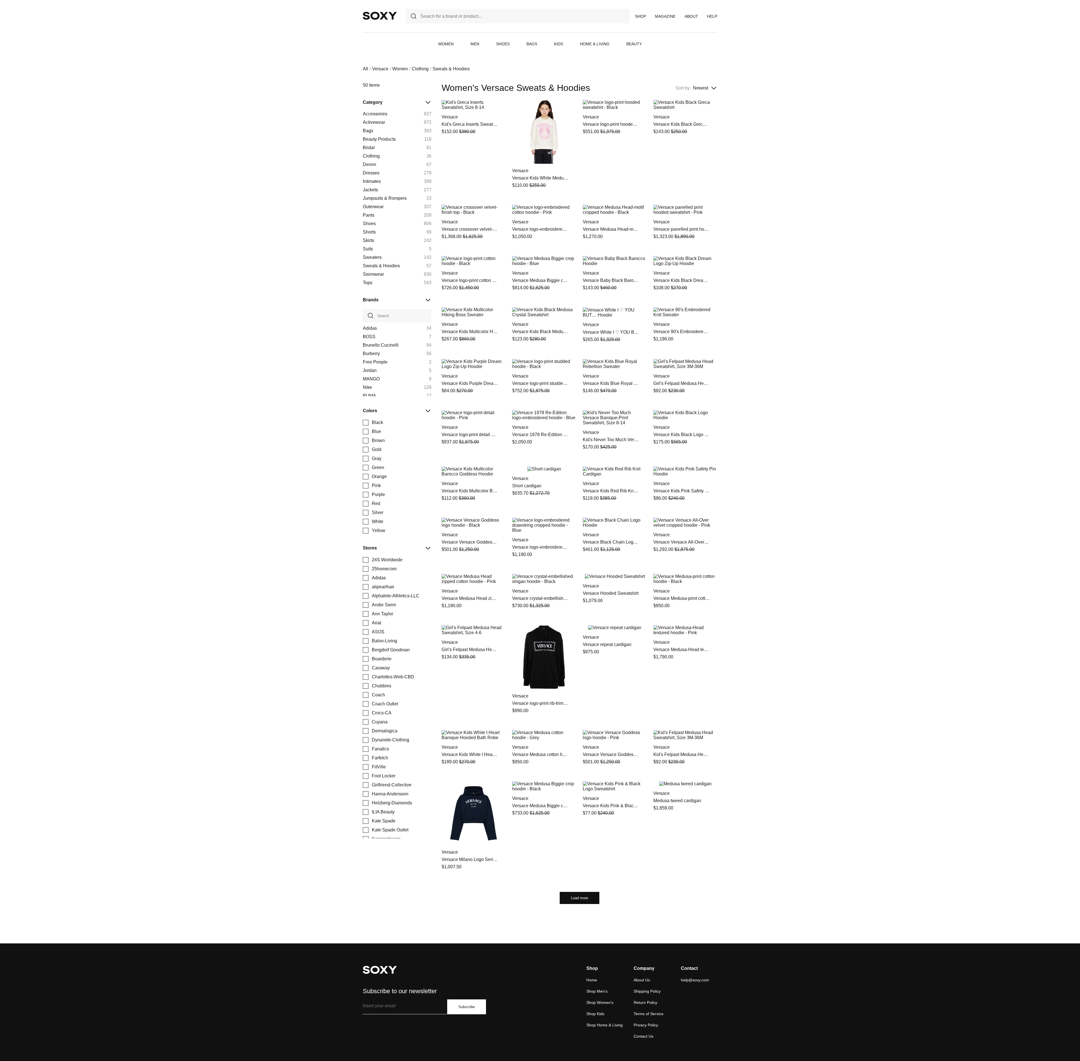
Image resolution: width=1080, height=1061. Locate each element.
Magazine (665, 16)
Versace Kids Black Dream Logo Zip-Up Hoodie (681, 280)
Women (446, 44)
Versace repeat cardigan (607, 644)
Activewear (374, 122)
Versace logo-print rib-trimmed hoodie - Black (540, 703)
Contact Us (643, 1036)
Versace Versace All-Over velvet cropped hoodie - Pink (681, 542)
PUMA (369, 395)
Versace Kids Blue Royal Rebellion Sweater (611, 383)
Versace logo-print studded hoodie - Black (540, 383)
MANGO (371, 378)
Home (591, 980)
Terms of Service (648, 1013)
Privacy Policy (646, 1025)
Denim (369, 164)
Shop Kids (595, 1013)
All (365, 68)
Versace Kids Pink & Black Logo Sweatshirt (611, 805)
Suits (368, 248)
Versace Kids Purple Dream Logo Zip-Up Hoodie (470, 383)
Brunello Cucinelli (381, 345)
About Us (642, 980)
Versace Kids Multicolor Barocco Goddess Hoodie (470, 490)
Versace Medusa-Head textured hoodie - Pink (681, 649)
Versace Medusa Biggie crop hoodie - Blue (540, 280)
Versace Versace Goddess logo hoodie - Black (470, 542)
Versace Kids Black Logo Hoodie (681, 434)
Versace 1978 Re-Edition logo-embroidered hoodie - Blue (540, 434)
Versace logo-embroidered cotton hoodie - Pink (540, 229)
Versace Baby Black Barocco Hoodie (611, 280)
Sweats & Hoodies (381, 265)
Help (712, 16)
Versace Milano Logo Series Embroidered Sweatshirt (470, 859)
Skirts (368, 240)
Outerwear (373, 206)
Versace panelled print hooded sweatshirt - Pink (681, 229)
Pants (368, 215)
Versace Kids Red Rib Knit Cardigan (611, 490)
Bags (531, 44)
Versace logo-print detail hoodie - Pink (470, 434)
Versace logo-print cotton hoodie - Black (470, 280)
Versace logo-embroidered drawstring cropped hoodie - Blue (540, 547)
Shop (640, 16)
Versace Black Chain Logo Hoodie (611, 542)
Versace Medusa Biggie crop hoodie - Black (540, 805)
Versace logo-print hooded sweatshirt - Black (611, 124)
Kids (558, 44)
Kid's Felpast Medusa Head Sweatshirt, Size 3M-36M (681, 754)
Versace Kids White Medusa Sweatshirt (540, 178)
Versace (380, 68)
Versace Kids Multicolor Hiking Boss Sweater (470, 331)
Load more (579, 898)
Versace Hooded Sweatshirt (610, 593)
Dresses (371, 173)
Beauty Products (379, 139)
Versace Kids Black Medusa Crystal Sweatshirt (540, 331)
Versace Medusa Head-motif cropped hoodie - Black (611, 229)
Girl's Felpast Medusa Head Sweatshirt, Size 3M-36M (681, 383)
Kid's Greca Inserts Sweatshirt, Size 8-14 (470, 124)
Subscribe (466, 1007)
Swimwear (373, 274)
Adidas (370, 328)
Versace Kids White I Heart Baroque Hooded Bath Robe (470, 754)
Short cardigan (526, 485)
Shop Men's (597, 991)
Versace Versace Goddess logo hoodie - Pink (611, 754)
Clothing (420, 68)
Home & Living (594, 44)
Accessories (375, 113)
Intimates (372, 181)
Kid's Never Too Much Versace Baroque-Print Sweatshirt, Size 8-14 (611, 439)
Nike (367, 387)
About (691, 16)
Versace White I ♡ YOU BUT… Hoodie (611, 332)
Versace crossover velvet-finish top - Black (470, 229)
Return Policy (645, 1002)
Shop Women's (599, 1002)
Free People (375, 362)
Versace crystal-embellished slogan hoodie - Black (540, 598)
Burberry (371, 353)
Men (475, 44)
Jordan (370, 370)
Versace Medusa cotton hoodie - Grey (540, 754)
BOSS (369, 336)
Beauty (634, 44)
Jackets (370, 189)
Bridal (369, 147)
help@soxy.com (695, 980)
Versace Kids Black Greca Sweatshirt (681, 124)
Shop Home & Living (604, 1025)
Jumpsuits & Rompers (385, 198)
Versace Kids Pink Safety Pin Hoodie (681, 490)
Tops (367, 282)
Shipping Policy (647, 991)
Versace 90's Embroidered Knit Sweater (681, 331)
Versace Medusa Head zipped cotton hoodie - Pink (470, 598)
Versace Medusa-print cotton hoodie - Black (681, 598)
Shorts (369, 232)
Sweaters (372, 257)
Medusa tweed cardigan (677, 800)
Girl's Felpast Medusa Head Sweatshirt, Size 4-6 (470, 649)
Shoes (503, 44)
